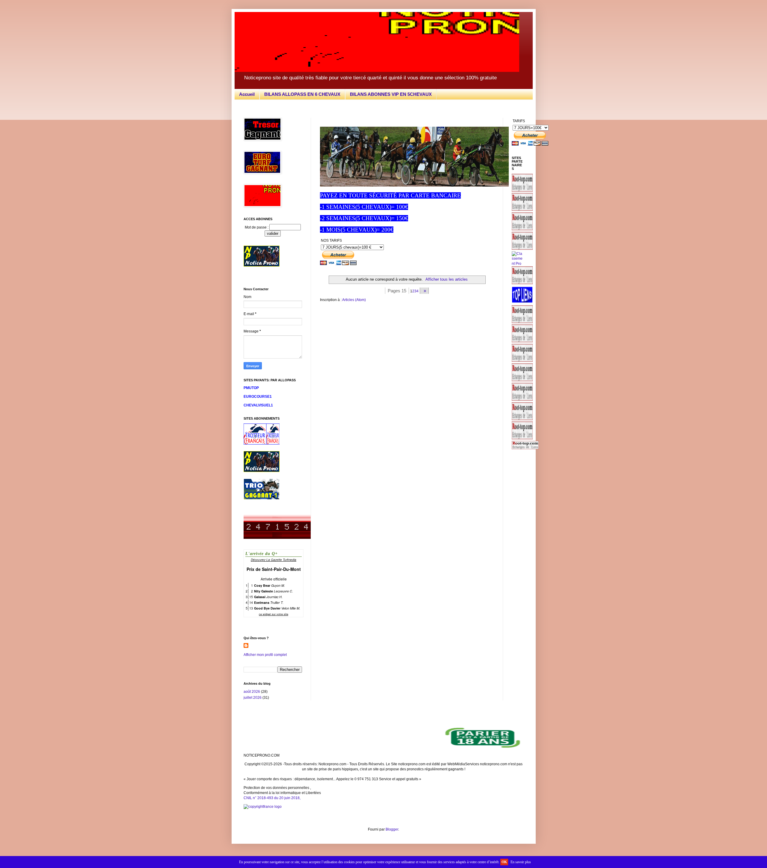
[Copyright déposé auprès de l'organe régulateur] (384, 806)
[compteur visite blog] (277, 538)
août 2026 (252, 691)
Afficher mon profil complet (265, 655)
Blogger (392, 829)
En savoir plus (521, 862)
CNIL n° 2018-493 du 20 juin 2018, (272, 798)
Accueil (247, 94)
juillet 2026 (253, 697)
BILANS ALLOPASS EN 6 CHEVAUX (302, 94)
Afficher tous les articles (446, 279)
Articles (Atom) (354, 300)
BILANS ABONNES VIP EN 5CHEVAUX (391, 94)
